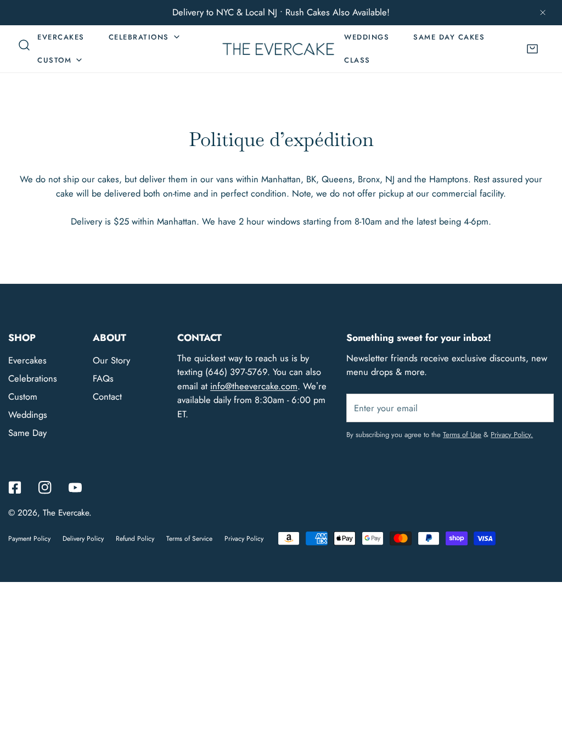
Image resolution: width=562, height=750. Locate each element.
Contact (107, 396)
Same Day (27, 432)
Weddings (27, 414)
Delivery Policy (83, 539)
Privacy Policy (243, 539)
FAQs (103, 378)
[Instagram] (45, 488)
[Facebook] (15, 488)
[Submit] (539, 407)
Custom (22, 396)
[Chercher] (24, 45)
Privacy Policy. (512, 434)
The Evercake (66, 513)
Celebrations (32, 378)
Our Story (111, 360)
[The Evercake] (278, 49)
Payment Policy (29, 539)
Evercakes (27, 360)
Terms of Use (462, 434)
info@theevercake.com (253, 386)
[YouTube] (75, 488)
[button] (532, 48)
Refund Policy (135, 539)
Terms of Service (189, 539)
